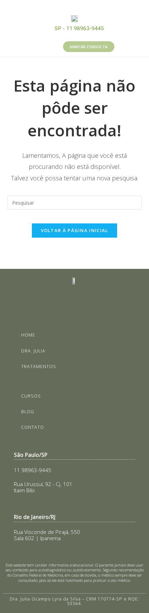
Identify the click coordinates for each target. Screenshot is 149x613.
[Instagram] (66, 6)
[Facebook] (82, 6)
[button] (29, 46)
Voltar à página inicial (74, 230)
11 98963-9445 (32, 470)
